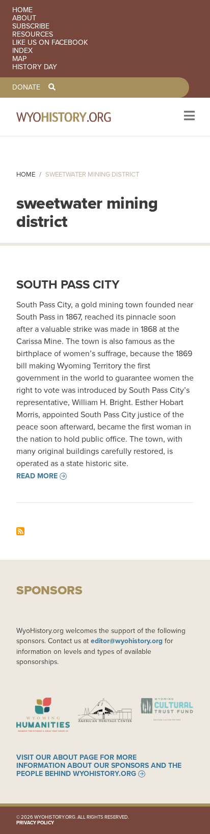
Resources (32, 35)
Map (19, 59)
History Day (34, 67)
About (24, 18)
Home (22, 10)
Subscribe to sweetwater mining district (20, 531)
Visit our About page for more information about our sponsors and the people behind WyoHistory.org (98, 766)
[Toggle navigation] (188, 116)
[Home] (77, 117)
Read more (37, 476)
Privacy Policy (35, 822)
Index (22, 51)
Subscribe (30, 26)
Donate (26, 87)
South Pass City (67, 284)
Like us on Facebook (50, 43)
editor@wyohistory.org (127, 641)
